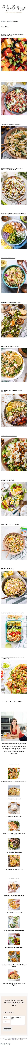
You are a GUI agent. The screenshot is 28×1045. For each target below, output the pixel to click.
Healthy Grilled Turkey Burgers (14, 947)
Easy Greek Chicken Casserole (14, 869)
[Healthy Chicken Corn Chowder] (14, 904)
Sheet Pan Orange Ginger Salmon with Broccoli (14, 834)
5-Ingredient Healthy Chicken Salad (14, 930)
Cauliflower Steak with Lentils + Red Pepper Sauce (14, 965)
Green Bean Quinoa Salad (10, 346)
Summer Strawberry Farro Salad (12, 80)
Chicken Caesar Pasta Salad (10, 124)
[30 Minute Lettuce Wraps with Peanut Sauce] (14, 773)
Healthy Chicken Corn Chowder (14, 913)
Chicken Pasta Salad (8, 258)
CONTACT (7, 1029)
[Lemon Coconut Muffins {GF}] (14, 808)
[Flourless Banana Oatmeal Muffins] (14, 887)
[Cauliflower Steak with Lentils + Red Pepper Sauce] (14, 956)
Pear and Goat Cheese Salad (10, 302)
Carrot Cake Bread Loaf (14, 799)
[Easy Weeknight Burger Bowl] (14, 844)
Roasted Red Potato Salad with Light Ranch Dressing (12, 169)
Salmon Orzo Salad (8, 568)
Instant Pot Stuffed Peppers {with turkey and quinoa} (14, 984)
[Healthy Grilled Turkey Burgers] (14, 939)
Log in (21, 1039)
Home (3, 21)
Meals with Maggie (14, 9)
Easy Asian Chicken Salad (10, 524)
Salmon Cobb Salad (7, 480)
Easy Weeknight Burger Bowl (14, 852)
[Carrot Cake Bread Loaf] (14, 791)
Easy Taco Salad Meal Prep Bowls (12, 612)
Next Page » (18, 701)
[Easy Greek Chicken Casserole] (14, 861)
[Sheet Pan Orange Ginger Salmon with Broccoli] (14, 825)
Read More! (14, 754)
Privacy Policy (5, 1044)
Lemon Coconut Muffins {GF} (14, 816)
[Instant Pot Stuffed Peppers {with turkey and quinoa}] (14, 975)
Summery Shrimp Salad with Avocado (13, 213)
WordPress (15, 1039)
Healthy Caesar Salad (9, 436)
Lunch (9, 21)
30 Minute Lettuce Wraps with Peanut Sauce (14, 781)
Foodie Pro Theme (16, 1038)
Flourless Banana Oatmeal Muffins (14, 895)
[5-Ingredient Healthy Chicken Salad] (14, 922)
